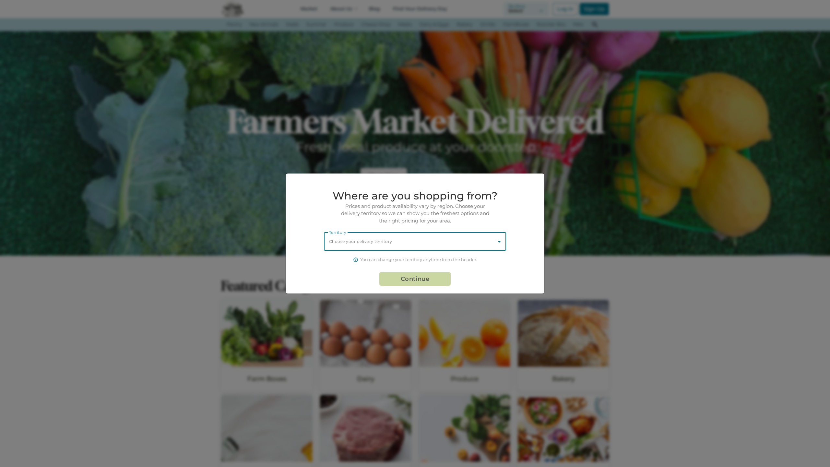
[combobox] (415, 241)
